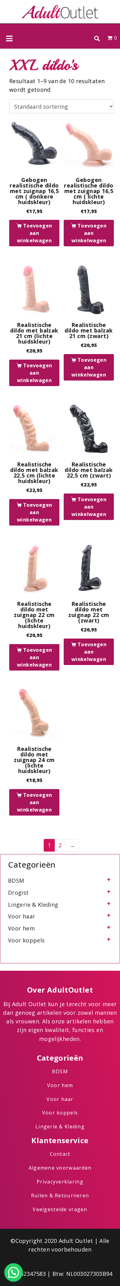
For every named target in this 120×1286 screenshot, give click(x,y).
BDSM (16, 880)
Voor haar (21, 916)
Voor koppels (26, 940)
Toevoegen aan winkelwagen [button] (34, 233)
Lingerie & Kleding (33, 904)
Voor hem (21, 928)
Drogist (18, 892)
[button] (97, 38)
